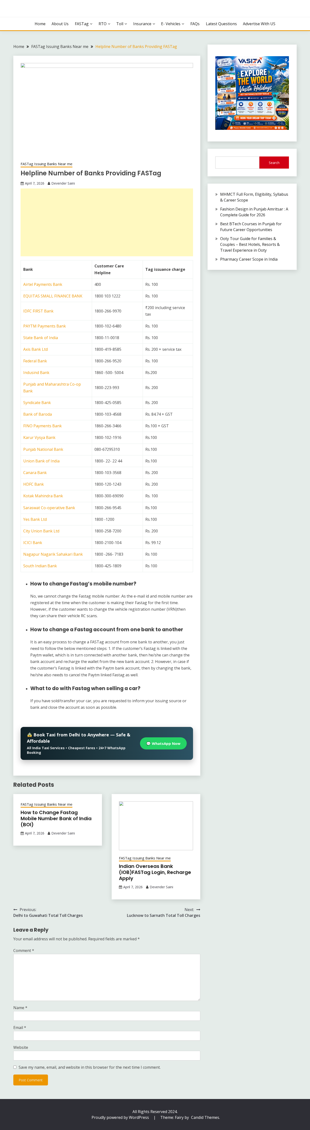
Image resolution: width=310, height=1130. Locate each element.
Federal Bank (35, 361)
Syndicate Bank (37, 402)
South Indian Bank (40, 566)
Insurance (142, 23)
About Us (60, 23)
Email (19, 1027)
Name (20, 1007)
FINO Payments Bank (42, 426)
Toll (119, 23)
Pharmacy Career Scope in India (249, 259)
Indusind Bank (36, 372)
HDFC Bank (33, 484)
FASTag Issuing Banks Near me (46, 163)
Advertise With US (259, 23)
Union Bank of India (41, 461)
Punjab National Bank (43, 449)
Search (274, 162)
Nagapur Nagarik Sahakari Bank (53, 554)
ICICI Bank (32, 542)
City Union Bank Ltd (41, 531)
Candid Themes (205, 1117)
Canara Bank (35, 472)
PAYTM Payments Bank (44, 326)
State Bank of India (40, 337)
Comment (23, 950)
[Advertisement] (107, 222)
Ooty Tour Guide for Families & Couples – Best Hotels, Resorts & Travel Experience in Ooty (250, 244)
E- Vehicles (170, 23)
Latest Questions (221, 23)
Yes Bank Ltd (35, 519)
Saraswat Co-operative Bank (49, 507)
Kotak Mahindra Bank (43, 496)
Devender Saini (63, 183)
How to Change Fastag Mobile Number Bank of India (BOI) (56, 818)
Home (40, 23)
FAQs (195, 23)
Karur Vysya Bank (39, 437)
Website (20, 1047)
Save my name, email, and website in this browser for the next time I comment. (90, 1067)
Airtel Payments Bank (42, 284)
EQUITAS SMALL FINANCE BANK (52, 296)
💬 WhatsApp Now (163, 743)
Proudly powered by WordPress (121, 1117)
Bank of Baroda (37, 414)
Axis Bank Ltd (35, 349)
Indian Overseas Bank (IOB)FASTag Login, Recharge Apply (155, 872)
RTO (103, 23)
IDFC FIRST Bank (38, 311)
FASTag (82, 23)
